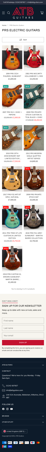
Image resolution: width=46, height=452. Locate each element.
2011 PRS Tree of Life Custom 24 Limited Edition (12, 235)
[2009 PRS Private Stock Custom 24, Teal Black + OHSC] (34, 96)
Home (4, 25)
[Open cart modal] (41, 12)
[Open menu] (3, 12)
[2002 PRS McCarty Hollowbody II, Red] (34, 58)
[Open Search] (8, 12)
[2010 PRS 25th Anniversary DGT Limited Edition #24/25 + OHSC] (12, 137)
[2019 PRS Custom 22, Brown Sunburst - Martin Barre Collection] (12, 258)
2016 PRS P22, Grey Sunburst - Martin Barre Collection (34, 235)
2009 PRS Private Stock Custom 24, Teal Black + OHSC (33, 114)
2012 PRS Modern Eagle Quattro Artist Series (34, 155)
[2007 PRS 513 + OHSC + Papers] (12, 96)
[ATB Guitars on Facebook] (3, 409)
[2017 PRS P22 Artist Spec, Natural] (12, 179)
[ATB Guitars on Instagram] (7, 409)
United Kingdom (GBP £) (15, 431)
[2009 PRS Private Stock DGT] (34, 179)
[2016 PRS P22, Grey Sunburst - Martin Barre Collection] (34, 217)
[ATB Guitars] (23, 12)
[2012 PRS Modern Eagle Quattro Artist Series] (34, 137)
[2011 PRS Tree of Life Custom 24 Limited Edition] (12, 217)
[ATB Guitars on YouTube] (11, 409)
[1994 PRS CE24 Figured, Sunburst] (12, 58)
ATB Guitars (19, 436)
